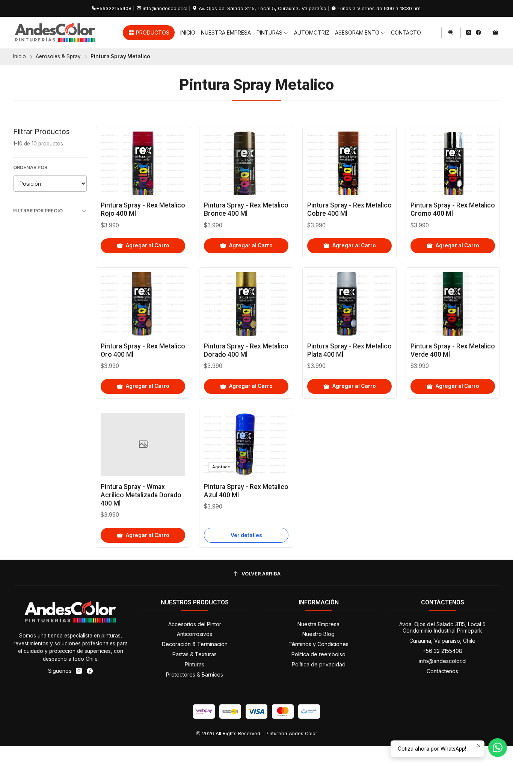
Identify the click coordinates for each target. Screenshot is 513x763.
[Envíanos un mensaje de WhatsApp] (497, 747)
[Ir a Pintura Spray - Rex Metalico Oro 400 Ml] (143, 304)
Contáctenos (442, 671)
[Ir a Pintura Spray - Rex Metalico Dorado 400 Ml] (246, 304)
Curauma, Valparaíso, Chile (442, 640)
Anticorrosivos (194, 634)
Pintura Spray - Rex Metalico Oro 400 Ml (143, 350)
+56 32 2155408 (442, 651)
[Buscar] (451, 32)
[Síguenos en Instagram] (468, 33)
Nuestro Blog (318, 634)
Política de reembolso (318, 654)
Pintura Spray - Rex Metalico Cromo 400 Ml (452, 209)
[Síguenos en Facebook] (478, 33)
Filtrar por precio (38, 210)
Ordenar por (30, 167)
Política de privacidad (319, 664)
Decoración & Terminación (195, 644)
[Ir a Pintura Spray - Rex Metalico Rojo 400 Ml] (143, 163)
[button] (149, 32)
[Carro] (495, 32)
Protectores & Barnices (194, 674)
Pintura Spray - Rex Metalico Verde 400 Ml (452, 350)
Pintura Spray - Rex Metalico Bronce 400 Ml (246, 209)
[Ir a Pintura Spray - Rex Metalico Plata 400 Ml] (349, 304)
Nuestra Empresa (318, 624)
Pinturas (194, 664)
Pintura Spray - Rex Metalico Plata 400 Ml (349, 350)
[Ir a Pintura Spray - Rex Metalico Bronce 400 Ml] (246, 163)
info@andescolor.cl (442, 661)
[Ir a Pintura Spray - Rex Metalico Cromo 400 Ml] (452, 163)
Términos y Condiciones (318, 644)
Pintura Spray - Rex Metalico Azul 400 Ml (246, 491)
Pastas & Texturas (194, 654)
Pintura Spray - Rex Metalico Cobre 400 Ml (349, 209)
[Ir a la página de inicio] (55, 32)
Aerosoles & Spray (58, 56)
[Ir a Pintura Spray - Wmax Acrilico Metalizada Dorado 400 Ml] (143, 444)
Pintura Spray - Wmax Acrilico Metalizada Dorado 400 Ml (141, 495)
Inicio (19, 56)
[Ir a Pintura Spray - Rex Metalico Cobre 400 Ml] (349, 163)
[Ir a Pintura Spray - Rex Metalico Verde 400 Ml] (452, 304)
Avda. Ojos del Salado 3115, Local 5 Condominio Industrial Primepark (442, 627)
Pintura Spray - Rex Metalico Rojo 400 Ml (143, 209)
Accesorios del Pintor (194, 624)
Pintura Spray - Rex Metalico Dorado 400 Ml (246, 350)
